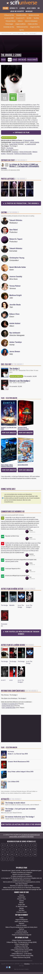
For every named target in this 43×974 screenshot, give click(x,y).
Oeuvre (3, 59)
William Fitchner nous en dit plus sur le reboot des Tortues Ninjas (21, 887)
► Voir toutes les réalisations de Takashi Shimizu (21, 633)
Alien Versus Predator (21, 884)
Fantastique (15, 152)
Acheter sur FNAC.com (16, 376)
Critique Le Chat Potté (21, 946)
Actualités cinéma (21, 15)
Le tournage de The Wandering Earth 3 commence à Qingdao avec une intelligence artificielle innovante (21, 879)
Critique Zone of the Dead (21, 948)
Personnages (9, 24)
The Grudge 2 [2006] (11, 55)
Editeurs (20, 21)
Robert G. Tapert (15, 239)
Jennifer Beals (15, 304)
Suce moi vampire (21, 925)
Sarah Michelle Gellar (18, 142)
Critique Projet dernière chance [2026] (21, 950)
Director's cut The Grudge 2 (19, 380)
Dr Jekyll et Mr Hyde (21, 906)
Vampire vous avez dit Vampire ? (21, 874)
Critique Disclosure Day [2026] (21, 957)
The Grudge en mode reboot (15, 803)
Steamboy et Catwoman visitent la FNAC (21, 885)
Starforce (21, 929)
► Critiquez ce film (21, 132)
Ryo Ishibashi (14, 332)
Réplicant (21, 923)
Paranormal (10, 153)
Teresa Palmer (13, 144)
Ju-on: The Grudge (21, 606)
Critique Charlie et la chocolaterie (21, 940)
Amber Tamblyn (15, 342)
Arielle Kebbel (14, 323)
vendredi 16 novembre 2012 (10, 704)
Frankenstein (21, 897)
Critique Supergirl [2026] (21, 944)
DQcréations (27, 963)
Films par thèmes (10, 21)
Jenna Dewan (14, 351)
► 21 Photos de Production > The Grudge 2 (21, 203)
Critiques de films (9, 15)
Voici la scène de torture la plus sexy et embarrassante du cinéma (21, 882)
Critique (15, 59)
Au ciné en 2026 (9, 18)
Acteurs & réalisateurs (31, 21)
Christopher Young (16, 257)
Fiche (9, 59)
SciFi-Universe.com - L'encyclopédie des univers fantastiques (21, 3)
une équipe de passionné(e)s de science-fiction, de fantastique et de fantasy (24, 835)
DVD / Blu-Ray (22, 59)
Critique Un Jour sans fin (21, 952)
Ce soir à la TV (20, 18)
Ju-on (11, 680)
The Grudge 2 (14, 368)
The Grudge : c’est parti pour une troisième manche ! (20, 810)
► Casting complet (30, 144)
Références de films (22, 27)
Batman (21, 902)
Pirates (21, 917)
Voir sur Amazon (9, 433)
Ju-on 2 (3, 680)
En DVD (29, 18)
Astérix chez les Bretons (21, 921)
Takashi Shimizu (15, 220)
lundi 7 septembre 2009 (8, 707)
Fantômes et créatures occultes (23, 153)
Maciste (21, 908)
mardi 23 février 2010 (8, 705)
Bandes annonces (34, 15)
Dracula (21, 895)
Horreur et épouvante (25, 152)
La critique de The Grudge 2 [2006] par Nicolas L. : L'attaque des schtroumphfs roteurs (20, 166)
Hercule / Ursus (21, 899)
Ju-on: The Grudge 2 (29, 606)
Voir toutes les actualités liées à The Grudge (21, 824)
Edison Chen (14, 314)
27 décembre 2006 (28, 140)
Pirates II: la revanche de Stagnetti (21, 935)
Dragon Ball (21, 904)
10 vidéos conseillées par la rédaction (21, 872)
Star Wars (21, 910)
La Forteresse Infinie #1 (21, 933)
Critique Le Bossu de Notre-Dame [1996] (21, 955)
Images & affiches (20, 24)
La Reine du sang (21, 931)
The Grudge (9, 148)
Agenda (21, 30)
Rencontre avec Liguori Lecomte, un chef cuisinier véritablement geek (21, 870)
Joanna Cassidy (34, 142)
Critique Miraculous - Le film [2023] (21, 953)
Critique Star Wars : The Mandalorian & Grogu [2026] (21, 942)
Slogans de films (35, 27)
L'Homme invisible (21, 912)
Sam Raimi (13, 229)
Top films (36, 18)
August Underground (21, 919)
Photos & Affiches (32, 59)
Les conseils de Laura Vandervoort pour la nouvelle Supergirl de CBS (21, 889)
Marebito (11, 605)
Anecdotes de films (8, 27)
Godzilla (21, 901)
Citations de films (33, 24)
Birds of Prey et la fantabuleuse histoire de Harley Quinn (21, 927)
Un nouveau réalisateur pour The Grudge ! (19, 817)
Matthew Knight (15, 295)
